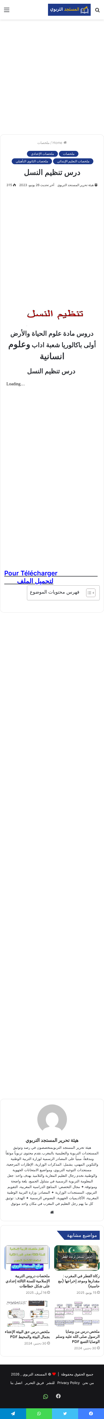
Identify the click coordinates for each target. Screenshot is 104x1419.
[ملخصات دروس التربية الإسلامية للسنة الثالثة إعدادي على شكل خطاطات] (27, 1258)
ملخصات (43, 142)
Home (58, 142)
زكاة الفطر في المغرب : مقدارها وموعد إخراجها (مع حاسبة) (79, 1281)
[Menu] (6, 12)
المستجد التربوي (35, 1374)
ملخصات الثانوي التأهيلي (32, 161)
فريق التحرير (34, 1383)
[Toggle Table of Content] (88, 592)
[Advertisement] (52, 77)
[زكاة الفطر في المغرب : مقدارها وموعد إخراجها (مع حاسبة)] (77, 1258)
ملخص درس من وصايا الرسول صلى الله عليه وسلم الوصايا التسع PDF (78, 1336)
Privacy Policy (68, 1383)
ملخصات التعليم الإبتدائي (73, 161)
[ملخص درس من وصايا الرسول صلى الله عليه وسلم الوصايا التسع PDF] (77, 1313)
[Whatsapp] (45, 1396)
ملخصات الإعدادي (42, 154)
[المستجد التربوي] (69, 10)
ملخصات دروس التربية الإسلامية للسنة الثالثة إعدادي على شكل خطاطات (28, 1281)
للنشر (50, 1383)
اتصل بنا (16, 1383)
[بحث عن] (97, 12)
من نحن (88, 1383)
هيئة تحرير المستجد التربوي (75, 185)
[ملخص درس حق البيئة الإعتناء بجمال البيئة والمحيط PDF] (27, 1313)
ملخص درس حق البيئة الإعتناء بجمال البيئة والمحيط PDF (27, 1334)
